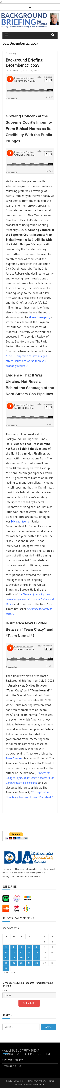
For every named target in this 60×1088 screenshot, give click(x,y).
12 (21, 952)
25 (13, 963)
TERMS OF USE (12, 1066)
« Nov (5, 972)
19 (21, 957)
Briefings (13, 53)
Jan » (13, 972)
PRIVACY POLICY (13, 1060)
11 (13, 952)
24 (6, 963)
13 (29, 952)
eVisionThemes (37, 1084)
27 (29, 963)
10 (6, 952)
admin (36, 70)
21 (36, 957)
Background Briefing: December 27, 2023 (25, 62)
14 (36, 952)
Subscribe (29, 1003)
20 (29, 957)
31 (6, 968)
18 (13, 957)
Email (4, 990)
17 (6, 957)
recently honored (47, 869)
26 (21, 963)
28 (36, 963)
